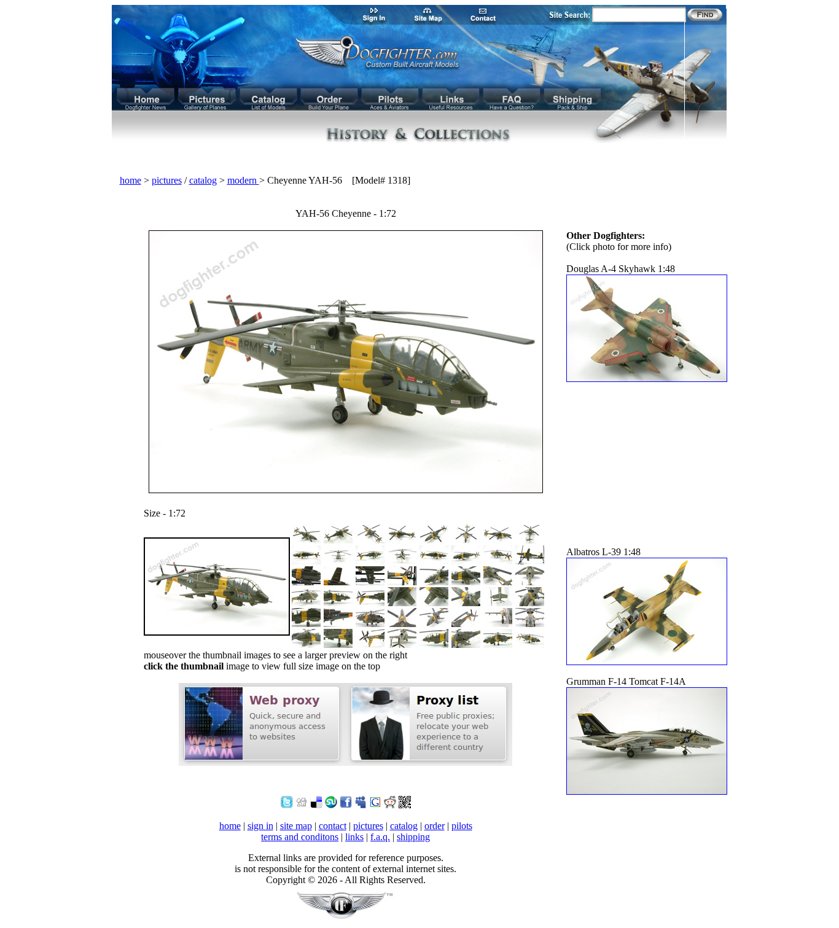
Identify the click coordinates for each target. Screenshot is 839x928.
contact (332, 826)
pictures (167, 180)
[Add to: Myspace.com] (360, 805)
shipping (413, 837)
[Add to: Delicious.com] (316, 805)
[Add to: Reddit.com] (390, 805)
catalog (203, 180)
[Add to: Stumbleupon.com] (331, 805)
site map (296, 826)
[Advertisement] (419, 159)
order (434, 826)
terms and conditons (299, 837)
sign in (260, 826)
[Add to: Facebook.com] (346, 805)
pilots (461, 826)
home (130, 180)
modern (243, 180)
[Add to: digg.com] (301, 805)
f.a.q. (380, 837)
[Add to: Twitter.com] (287, 805)
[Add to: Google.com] (375, 805)
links (354, 837)
